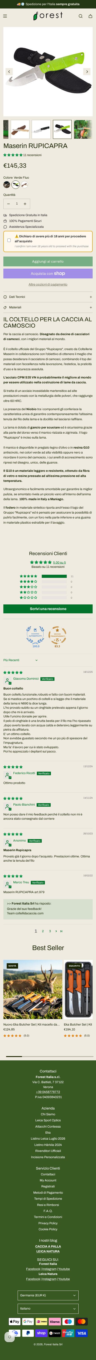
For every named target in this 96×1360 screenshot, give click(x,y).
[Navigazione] (5, 16)
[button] (9, 71)
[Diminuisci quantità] (8, 204)
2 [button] (43, 931)
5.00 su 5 (59, 562)
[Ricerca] (81, 16)
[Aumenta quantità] (25, 204)
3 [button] (50, 931)
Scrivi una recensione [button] (48, 609)
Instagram (49, 1269)
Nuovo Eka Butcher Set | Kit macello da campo (30, 1025)
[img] (13, 672)
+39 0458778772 (48, 1092)
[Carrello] (90, 16)
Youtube (64, 1269)
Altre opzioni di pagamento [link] (48, 284)
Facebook (33, 1269)
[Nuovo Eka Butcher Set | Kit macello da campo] (32, 989)
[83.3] (57, 635)
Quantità (9, 194)
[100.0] (35, 635)
